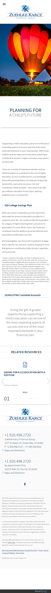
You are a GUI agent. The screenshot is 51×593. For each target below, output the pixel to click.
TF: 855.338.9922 (33, 446)
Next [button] (47, 381)
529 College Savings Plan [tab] (18, 205)
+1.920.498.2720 (18, 435)
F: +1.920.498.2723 (13, 446)
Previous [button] (3, 381)
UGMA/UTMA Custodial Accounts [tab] (23, 295)
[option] (25, 381)
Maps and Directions (15, 450)
